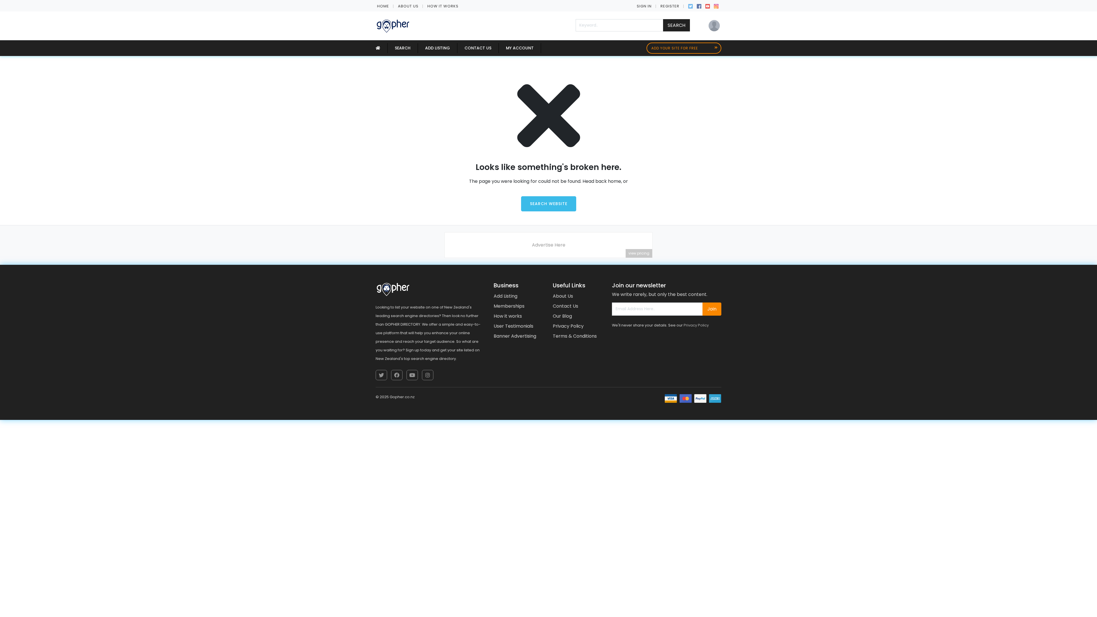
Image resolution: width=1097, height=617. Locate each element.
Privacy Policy (568, 326)
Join (711, 309)
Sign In (644, 6)
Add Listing (437, 48)
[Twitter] (690, 5)
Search (676, 25)
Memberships (509, 306)
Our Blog (562, 316)
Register (669, 6)
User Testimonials (513, 326)
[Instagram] (716, 5)
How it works (443, 6)
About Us (408, 6)
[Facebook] (699, 5)
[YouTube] (707, 5)
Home (383, 6)
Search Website (548, 204)
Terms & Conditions (575, 336)
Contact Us (478, 48)
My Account (520, 48)
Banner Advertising (515, 336)
